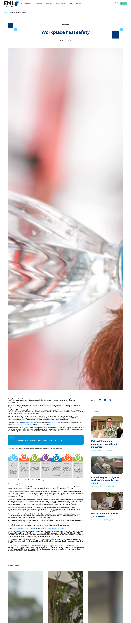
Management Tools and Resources (19, 508)
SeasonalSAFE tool (53, 423)
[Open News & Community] (66, 4)
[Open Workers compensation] (32, 4)
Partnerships (12, 514)
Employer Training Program (17, 492)
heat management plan (30, 423)
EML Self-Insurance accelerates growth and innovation (104, 444)
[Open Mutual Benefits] (53, 4)
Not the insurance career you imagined (104, 515)
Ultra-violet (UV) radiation (20, 424)
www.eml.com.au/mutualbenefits (52, 528)
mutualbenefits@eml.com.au (25, 528)
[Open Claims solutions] (43, 4)
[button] (100, 400)
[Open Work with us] (83, 4)
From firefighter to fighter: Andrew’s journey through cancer (105, 480)
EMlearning (11, 500)
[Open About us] (73, 4)
